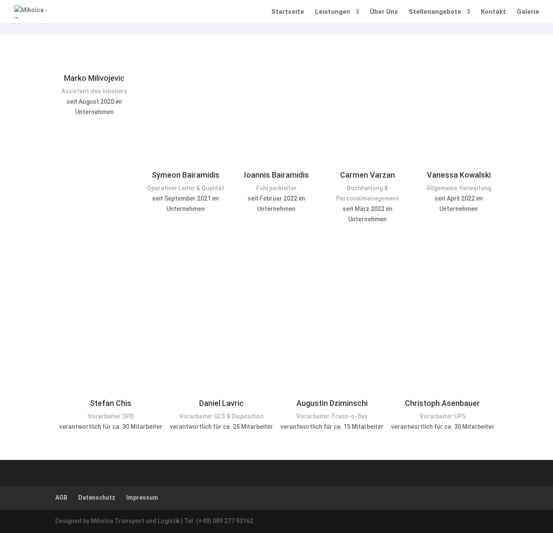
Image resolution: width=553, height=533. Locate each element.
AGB (61, 497)
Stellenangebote (435, 12)
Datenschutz (96, 497)
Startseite (287, 12)
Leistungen (332, 12)
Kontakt (493, 12)
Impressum (142, 497)
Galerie (528, 12)
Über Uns (384, 12)
